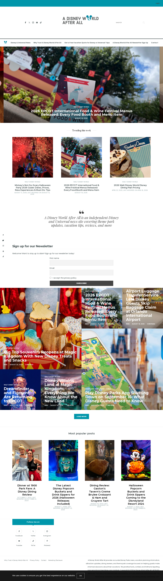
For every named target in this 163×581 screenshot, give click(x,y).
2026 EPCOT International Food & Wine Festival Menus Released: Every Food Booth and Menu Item (81, 187)
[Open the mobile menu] (157, 42)
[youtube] (3, 251)
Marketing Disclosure (55, 560)
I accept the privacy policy (64, 278)
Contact (154, 43)
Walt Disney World (32, 182)
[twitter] (3, 240)
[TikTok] (40, 22)
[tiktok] (3, 256)
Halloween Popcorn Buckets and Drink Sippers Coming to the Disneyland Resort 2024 (136, 494)
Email (52, 268)
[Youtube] (37, 22)
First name (54, 258)
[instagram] (3, 246)
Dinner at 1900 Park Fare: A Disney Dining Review (27, 490)
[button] (5, 84)
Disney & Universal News (20, 43)
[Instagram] (33, 22)
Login (158, 3)
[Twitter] (29, 22)
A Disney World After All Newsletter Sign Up (130, 43)
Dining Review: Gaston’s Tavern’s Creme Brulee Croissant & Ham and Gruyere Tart (100, 493)
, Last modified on (32, 193)
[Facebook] (25, 22)
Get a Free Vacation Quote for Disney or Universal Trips (87, 43)
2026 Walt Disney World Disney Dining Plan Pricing (130, 186)
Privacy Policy (34, 560)
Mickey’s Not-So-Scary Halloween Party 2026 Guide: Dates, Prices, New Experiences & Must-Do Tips (33, 187)
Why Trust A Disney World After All (47, 43)
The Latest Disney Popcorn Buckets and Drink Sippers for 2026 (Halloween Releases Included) (63, 494)
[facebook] (3, 235)
